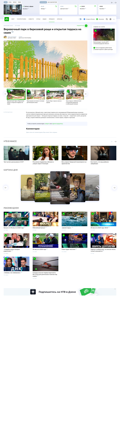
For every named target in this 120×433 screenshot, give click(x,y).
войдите (47, 123)
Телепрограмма (21, 19)
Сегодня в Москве (90, 19)
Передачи (52, 19)
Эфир (12, 19)
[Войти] (110, 19)
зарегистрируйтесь (57, 123)
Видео (44, 19)
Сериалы (59, 19)
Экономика (101, 19)
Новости (31, 19)
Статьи (38, 19)
